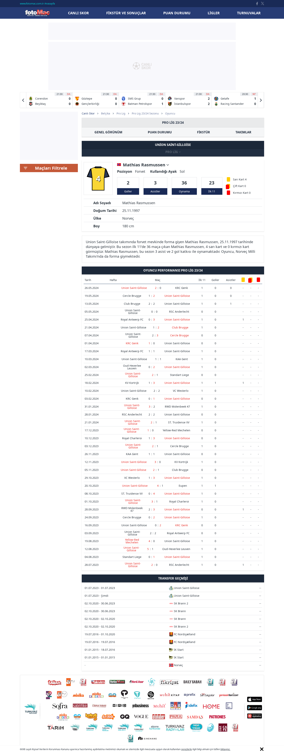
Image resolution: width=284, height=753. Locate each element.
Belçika (105, 113)
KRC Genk (181, 288)
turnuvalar (249, 13)
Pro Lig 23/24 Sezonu (145, 113)
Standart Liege (179, 375)
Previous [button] (23, 100)
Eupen (183, 485)
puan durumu (176, 13)
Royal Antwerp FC (132, 319)
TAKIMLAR (243, 132)
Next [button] (261, 100)
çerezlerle (186, 749)
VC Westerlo (180, 391)
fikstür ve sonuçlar (126, 13)
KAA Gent (182, 359)
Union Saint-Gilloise (134, 288)
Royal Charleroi (132, 438)
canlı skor (78, 13)
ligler (214, 13)
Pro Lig (120, 113)
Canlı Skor (37, 13)
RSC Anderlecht (179, 311)
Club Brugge (132, 303)
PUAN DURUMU (160, 132)
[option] (49, 100)
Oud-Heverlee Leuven (132, 367)
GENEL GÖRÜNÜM (108, 132)
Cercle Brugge (132, 296)
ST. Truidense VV (178, 422)
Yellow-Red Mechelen (176, 430)
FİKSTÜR (203, 132)
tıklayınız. (225, 749)
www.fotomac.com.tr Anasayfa (37, 3)
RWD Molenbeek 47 (177, 406)
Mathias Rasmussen (144, 165)
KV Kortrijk (132, 383)
